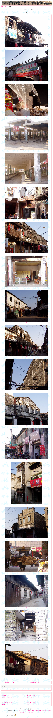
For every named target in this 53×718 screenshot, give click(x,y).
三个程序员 (32, 710)
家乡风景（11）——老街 (10, 682)
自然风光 (6, 689)
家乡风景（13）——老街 (35, 682)
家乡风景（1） (30, 697)
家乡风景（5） (30, 700)
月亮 (28, 704)
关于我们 (24, 710)
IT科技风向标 (47, 710)
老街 (26, 47)
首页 (2, 6)
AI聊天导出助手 (30, 712)
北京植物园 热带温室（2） (7, 700)
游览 (6, 6)
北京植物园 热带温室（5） (32, 695)
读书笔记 (37, 710)
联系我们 (28, 710)
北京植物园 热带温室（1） (7, 697)
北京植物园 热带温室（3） (7, 702)
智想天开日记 (42, 710)
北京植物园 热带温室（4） (32, 702)
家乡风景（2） (5, 704)
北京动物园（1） (5, 695)
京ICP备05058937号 (11, 715)
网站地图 (20, 710)
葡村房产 (24, 712)
